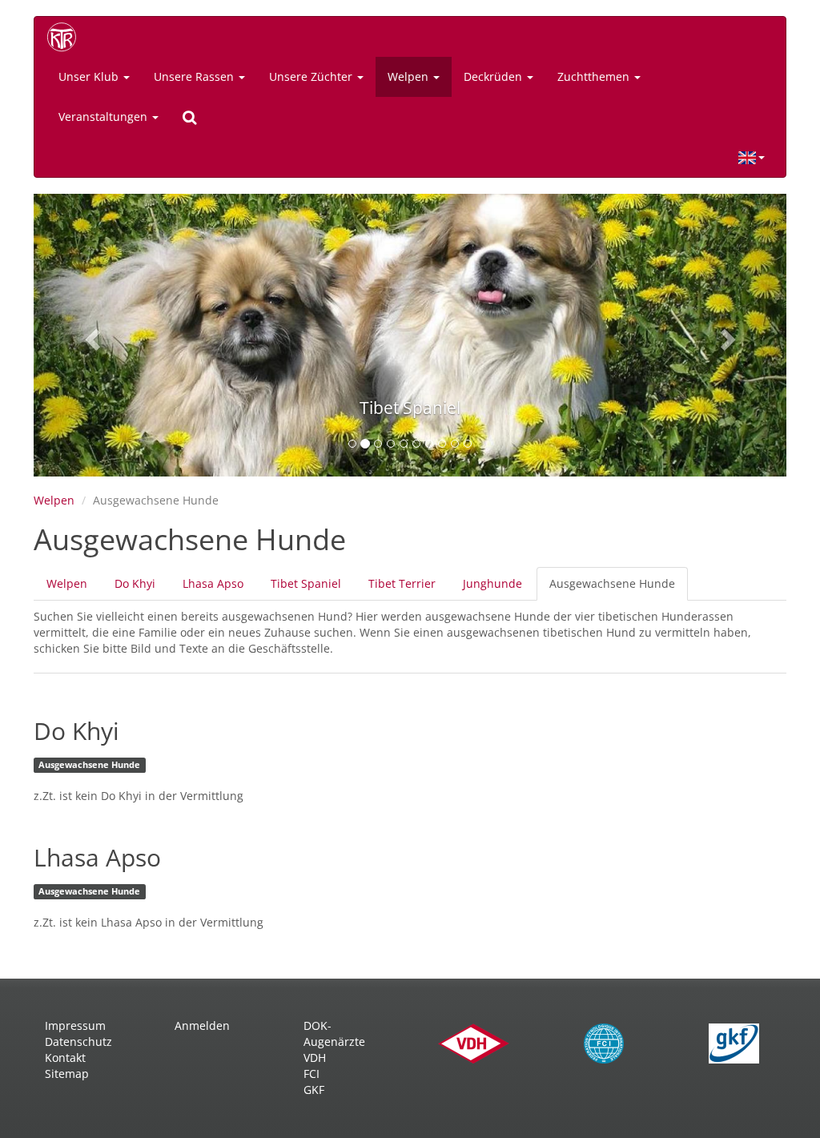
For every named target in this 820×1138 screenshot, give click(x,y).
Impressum (75, 1025)
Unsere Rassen (195, 76)
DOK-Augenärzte (334, 1033)
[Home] (67, 37)
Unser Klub (90, 76)
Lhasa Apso (213, 583)
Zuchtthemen (595, 76)
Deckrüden (494, 76)
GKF (313, 1089)
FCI (311, 1073)
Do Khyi (135, 583)
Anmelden (202, 1025)
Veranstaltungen (104, 116)
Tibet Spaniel (306, 583)
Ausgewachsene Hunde (618, 588)
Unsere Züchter (312, 76)
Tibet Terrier (402, 583)
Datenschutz (78, 1041)
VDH (314, 1057)
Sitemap (67, 1073)
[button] (90, 335)
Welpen (410, 76)
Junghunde (492, 583)
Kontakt (65, 1057)
